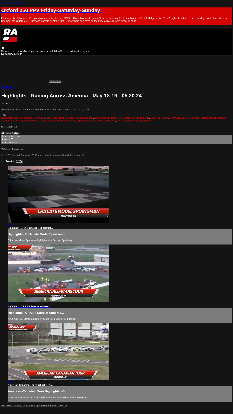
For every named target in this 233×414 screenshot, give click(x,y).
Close (52, 81)
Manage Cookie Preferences (45, 405)
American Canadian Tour (80, 117)
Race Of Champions (105, 120)
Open (58, 81)
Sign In (18, 54)
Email (17, 133)
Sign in (86, 51)
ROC (119, 120)
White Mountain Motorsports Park (57, 120)
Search (49, 51)
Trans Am (39, 51)
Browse (5, 51)
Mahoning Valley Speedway (137, 120)
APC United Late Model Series (133, 117)
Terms (10, 405)
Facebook (6, 133)
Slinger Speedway (84, 120)
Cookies (26, 405)
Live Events (17, 51)
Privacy (18, 405)
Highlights (8, 87)
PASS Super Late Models (26, 120)
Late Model (39, 117)
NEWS (58, 51)
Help (65, 51)
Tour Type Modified (57, 117)
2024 (19, 161)
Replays (29, 51)
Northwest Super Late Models (184, 117)
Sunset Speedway (159, 117)
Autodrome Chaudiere (105, 117)
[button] (3, 48)
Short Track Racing (22, 117)
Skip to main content (11, 2)
